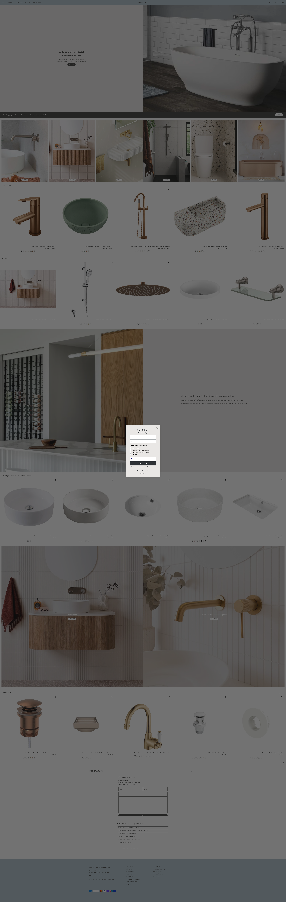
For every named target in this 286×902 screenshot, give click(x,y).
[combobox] (132, 459)
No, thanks (143, 473)
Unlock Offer (143, 463)
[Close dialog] (158, 427)
